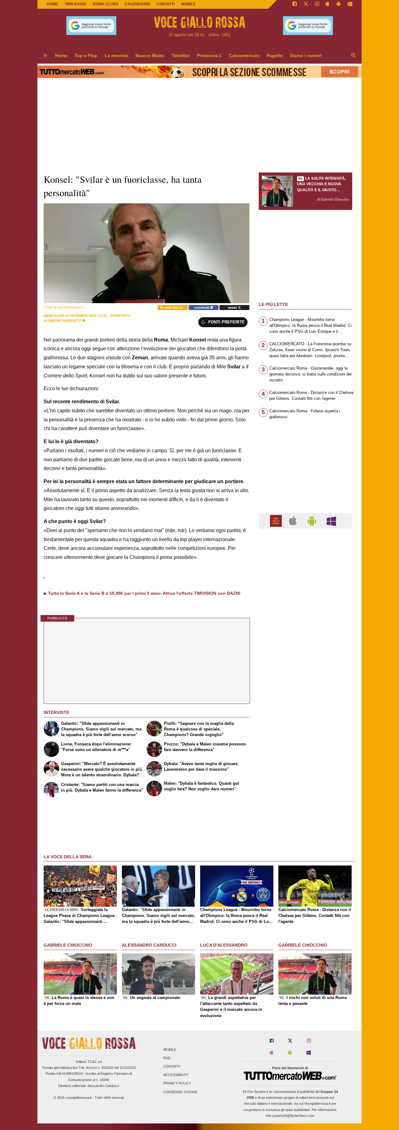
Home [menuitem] (61, 55)
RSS (166, 1058)
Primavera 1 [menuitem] (209, 55)
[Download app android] (338, 4)
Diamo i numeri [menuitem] (306, 55)
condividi (202, 307)
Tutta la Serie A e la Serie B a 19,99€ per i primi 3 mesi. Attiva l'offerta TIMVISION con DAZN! (144, 593)
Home (52, 4)
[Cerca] (353, 56)
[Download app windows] (350, 4)
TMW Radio (75, 4)
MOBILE (188, 4)
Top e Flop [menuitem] (86, 55)
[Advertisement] (305, 776)
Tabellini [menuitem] (181, 55)
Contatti (171, 1066)
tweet (233, 307)
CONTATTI (165, 4)
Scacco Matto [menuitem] (149, 55)
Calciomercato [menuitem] (244, 55)
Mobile (169, 1049)
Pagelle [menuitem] (274, 55)
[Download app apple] (328, 4)
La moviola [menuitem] (116, 55)
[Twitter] (305, 4)
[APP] (277, 520)
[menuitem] (45, 56)
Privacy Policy (177, 1083)
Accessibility (175, 1075)
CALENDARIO (137, 4)
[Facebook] (295, 4)
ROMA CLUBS (105, 4)
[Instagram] (317, 4)
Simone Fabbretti (64, 321)
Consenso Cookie (180, 1092)
